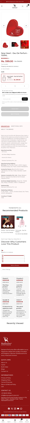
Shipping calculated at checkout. (10, 66)
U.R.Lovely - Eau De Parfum (20, 231)
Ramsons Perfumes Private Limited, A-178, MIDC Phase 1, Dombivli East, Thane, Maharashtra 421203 (14, 399)
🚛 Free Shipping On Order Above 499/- (15, 1)
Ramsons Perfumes (15, 411)
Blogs (3, 369)
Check (25, 99)
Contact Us (4, 371)
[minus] (5, 86)
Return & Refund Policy (8, 384)
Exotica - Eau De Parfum (7, 230)
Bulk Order (4, 367)
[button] (1, 1)
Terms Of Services (6, 382)
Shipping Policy (6, 380)
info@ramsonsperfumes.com (10, 395)
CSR (2, 386)
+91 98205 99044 (6, 393)
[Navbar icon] (2, 6)
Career (3, 364)
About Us (4, 362)
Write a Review (15, 265)
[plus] (24, 86)
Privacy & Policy (6, 378)
